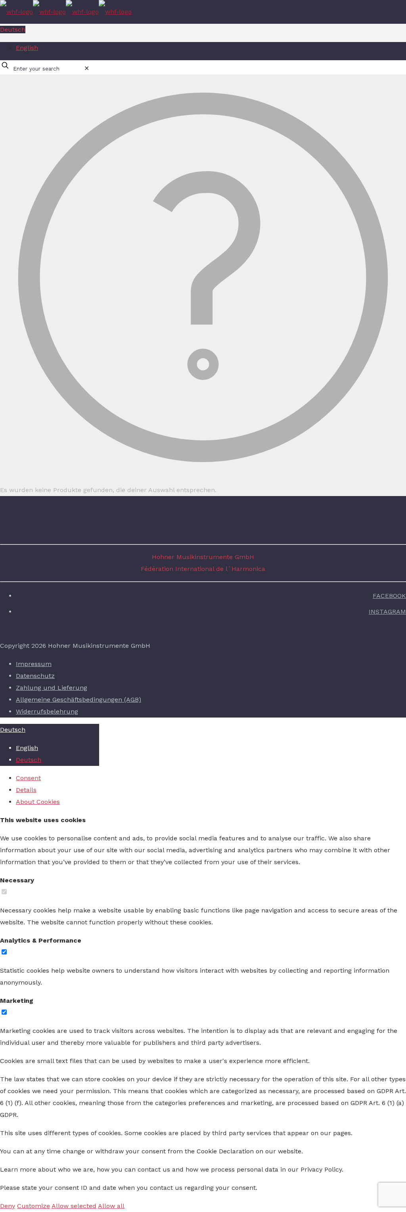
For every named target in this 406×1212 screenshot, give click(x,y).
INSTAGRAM (387, 611)
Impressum (34, 664)
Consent (28, 778)
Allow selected (74, 1206)
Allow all (111, 1206)
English (27, 48)
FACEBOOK (389, 595)
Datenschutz (35, 675)
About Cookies (38, 801)
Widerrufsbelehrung (47, 711)
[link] (86, 68)
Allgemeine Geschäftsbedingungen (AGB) (78, 699)
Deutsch (12, 29)
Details (26, 790)
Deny (7, 1206)
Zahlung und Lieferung (51, 687)
